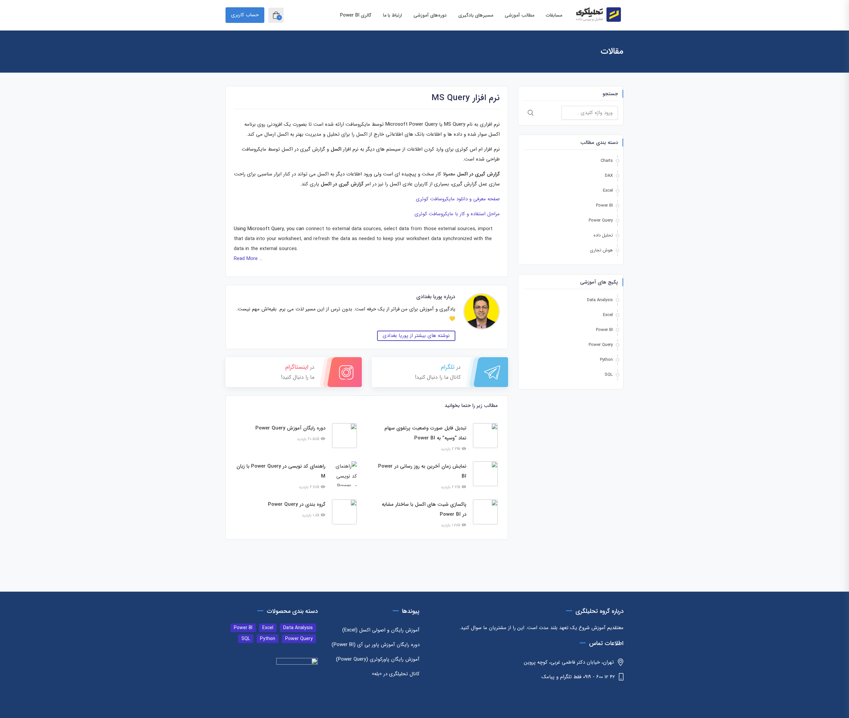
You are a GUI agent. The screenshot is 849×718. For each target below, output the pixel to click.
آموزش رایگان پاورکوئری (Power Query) (378, 659)
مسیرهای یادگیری (475, 15)
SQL (609, 374)
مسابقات (553, 15)
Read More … (248, 259)
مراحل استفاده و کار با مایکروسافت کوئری (457, 214)
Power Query (601, 220)
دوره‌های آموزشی (429, 15)
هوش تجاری (601, 250)
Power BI (604, 205)
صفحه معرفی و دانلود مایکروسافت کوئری (458, 199)
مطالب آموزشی (518, 15)
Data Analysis (600, 299)
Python (606, 359)
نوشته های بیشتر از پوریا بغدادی (416, 336)
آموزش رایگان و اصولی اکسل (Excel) (381, 630)
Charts (607, 160)
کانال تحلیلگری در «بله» (396, 674)
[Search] (531, 113)
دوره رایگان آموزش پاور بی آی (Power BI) (376, 645)
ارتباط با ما (392, 15)
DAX (609, 175)
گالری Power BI (355, 15)
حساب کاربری (245, 15)
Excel (608, 190)
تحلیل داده (603, 235)
